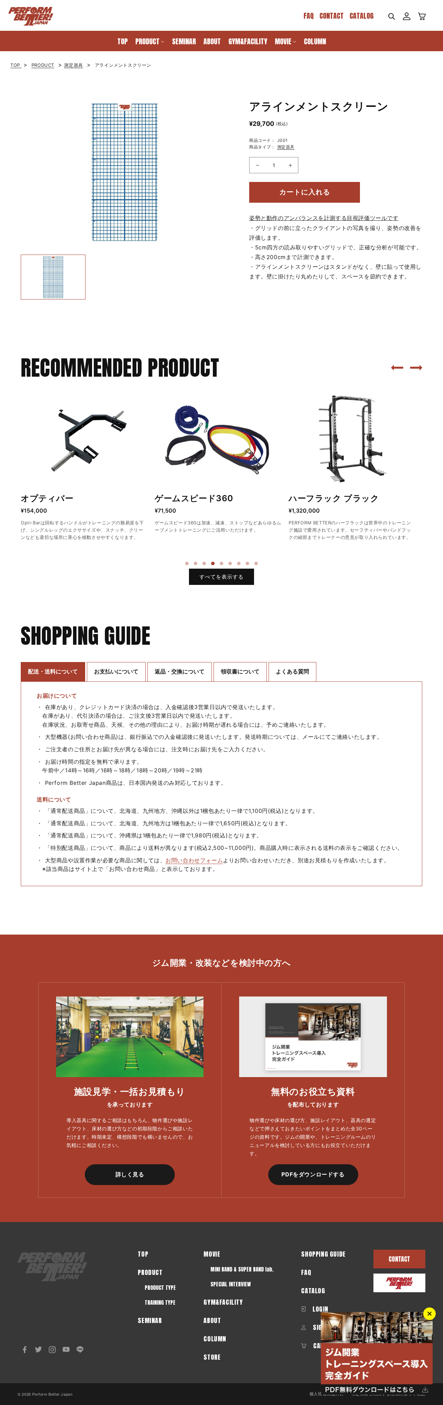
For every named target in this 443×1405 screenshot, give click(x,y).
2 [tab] (195, 563)
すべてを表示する (221, 576)
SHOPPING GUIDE (323, 1254)
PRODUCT (42, 65)
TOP (15, 65)
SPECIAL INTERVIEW (230, 1284)
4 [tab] (213, 563)
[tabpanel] (84, 467)
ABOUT (212, 1320)
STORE (212, 1357)
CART (319, 1345)
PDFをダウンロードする (312, 1174)
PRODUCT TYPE (160, 1288)
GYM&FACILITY (223, 1302)
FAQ (309, 15)
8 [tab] (247, 563)
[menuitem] (122, 41)
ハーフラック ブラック (334, 498)
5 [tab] (221, 563)
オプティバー (47, 498)
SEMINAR (150, 1320)
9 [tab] (256, 563)
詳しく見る (130, 1174)
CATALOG (361, 15)
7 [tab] (239, 563)
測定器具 (73, 65)
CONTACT (331, 15)
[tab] (53, 671)
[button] (391, 16)
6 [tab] (230, 563)
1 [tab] (187, 563)
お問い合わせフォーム (194, 860)
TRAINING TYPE (160, 1302)
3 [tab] (204, 563)
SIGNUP (322, 1327)
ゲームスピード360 (194, 498)
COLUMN (215, 1338)
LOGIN (319, 1309)
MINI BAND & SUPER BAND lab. (241, 1269)
